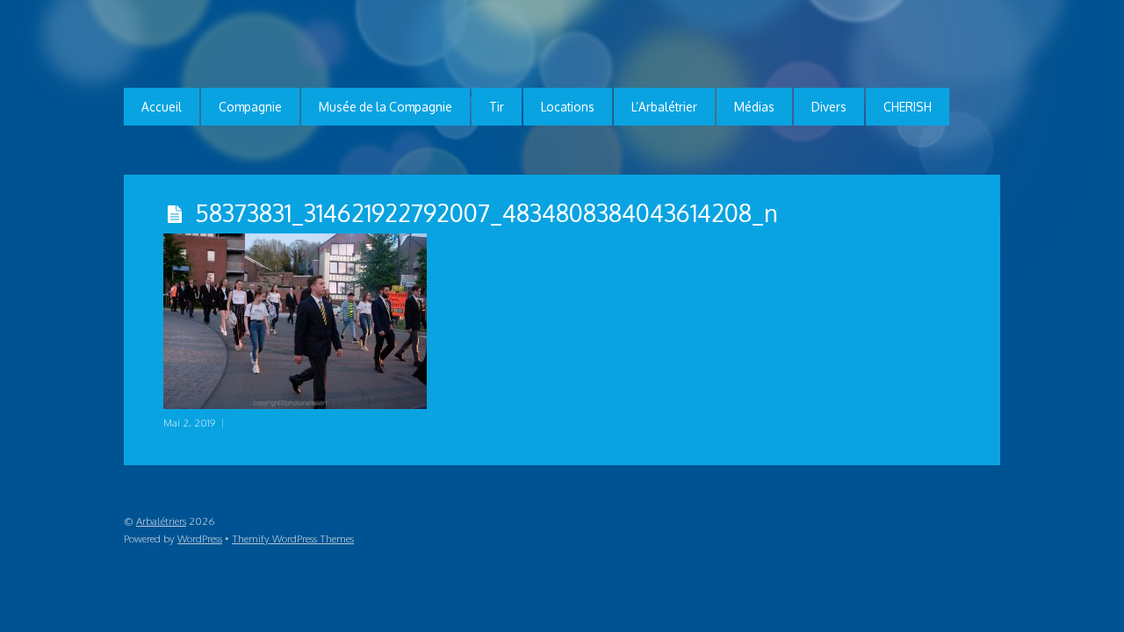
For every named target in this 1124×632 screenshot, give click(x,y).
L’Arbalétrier (664, 106)
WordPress (199, 538)
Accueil (161, 106)
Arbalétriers (161, 521)
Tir (496, 106)
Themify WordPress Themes (293, 538)
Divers (829, 106)
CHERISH (907, 106)
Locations (567, 106)
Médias (754, 106)
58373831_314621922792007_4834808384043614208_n (486, 212)
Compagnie (250, 106)
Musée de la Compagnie (385, 106)
